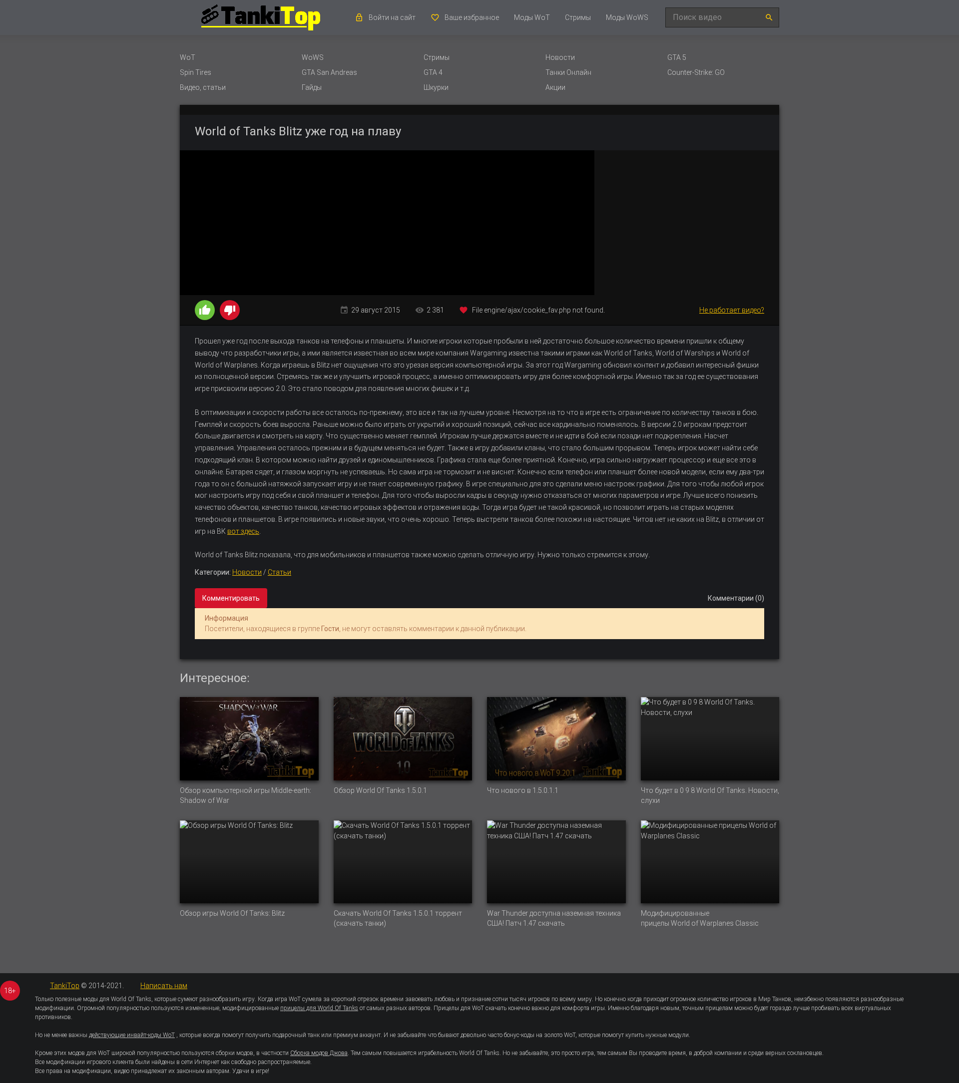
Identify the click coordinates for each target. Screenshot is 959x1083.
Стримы (578, 17)
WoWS (313, 57)
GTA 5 (676, 57)
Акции (555, 87)
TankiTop (64, 986)
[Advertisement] (686, 222)
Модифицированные (675, 913)
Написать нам (163, 986)
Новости (560, 57)
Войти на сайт (392, 17)
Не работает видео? (731, 310)
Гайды (312, 87)
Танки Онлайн (568, 72)
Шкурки (436, 87)
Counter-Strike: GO (696, 72)
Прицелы (446, 1008)
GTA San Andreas (329, 72)
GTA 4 (433, 72)
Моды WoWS (627, 17)
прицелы (655, 923)
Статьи (279, 572)
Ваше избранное (472, 17)
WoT (187, 57)
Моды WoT (532, 17)
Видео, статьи (203, 87)
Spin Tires (195, 72)
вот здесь (243, 531)
